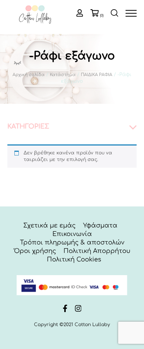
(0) (101, 15)
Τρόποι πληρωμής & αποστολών (72, 242)
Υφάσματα (100, 225)
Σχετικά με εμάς (49, 225)
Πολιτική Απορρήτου (97, 250)
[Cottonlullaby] (35, 15)
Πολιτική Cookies (74, 259)
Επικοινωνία (72, 233)
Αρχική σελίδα (29, 74)
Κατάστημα (63, 74)
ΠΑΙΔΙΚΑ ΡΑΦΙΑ (96, 74)
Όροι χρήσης (35, 250)
